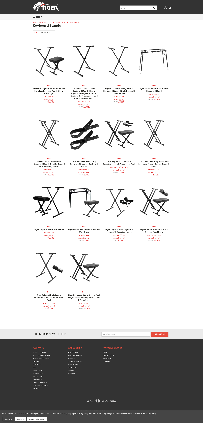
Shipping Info (37, 380)
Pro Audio (71, 370)
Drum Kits (71, 358)
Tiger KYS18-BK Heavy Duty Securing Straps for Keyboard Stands (84, 164)
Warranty (37, 361)
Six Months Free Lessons (42, 358)
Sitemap (35, 389)
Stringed (71, 373)
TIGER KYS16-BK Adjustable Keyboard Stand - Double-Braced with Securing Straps (49, 164)
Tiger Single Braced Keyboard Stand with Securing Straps (119, 230)
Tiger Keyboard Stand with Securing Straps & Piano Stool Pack (119, 162)
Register (44, 386)
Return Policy (38, 373)
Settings (8, 419)
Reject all (21, 419)
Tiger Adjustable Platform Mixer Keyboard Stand (154, 89)
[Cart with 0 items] (169, 7)
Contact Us (37, 364)
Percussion (72, 367)
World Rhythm (108, 355)
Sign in (35, 386)
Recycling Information (41, 355)
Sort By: (36, 32)
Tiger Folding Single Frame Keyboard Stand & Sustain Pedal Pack (49, 297)
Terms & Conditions (40, 383)
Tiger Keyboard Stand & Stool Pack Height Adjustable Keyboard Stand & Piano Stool (84, 297)
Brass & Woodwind (75, 355)
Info (34, 367)
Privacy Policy (38, 370)
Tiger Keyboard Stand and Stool (49, 229)
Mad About (107, 358)
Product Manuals (39, 352)
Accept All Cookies (37, 419)
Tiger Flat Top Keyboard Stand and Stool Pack (84, 230)
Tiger (105, 352)
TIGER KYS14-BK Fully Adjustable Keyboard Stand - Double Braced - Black (154, 164)
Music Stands (73, 364)
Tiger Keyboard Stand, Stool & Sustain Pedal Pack (154, 230)
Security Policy (39, 376)
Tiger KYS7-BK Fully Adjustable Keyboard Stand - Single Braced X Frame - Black (119, 91)
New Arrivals (73, 352)
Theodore (106, 361)
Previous (197, 416)
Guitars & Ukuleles (75, 361)
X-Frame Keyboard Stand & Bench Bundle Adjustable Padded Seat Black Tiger (49, 91)
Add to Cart (49, 61)
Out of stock (49, 202)
